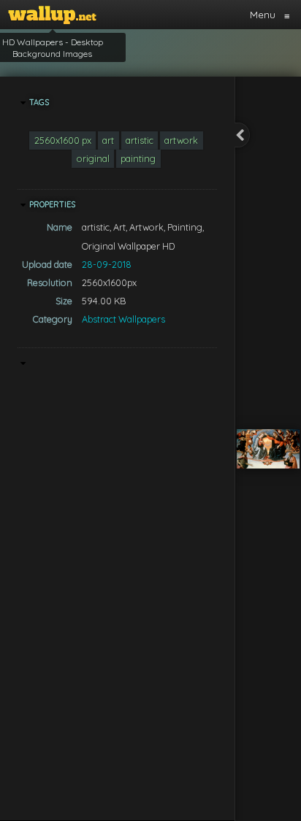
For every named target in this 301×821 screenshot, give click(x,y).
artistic (139, 140)
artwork (181, 140)
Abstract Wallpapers (123, 319)
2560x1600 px (62, 140)
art (108, 140)
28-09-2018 (107, 264)
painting (138, 158)
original (93, 158)
